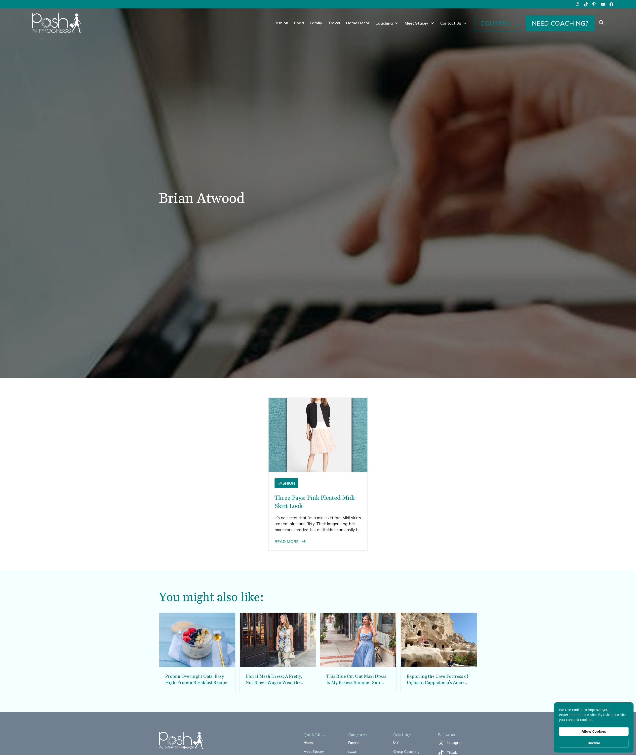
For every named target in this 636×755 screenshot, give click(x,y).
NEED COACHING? (560, 23)
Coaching (384, 23)
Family (316, 22)
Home (308, 742)
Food (299, 22)
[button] (387, 23)
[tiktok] (586, 4)
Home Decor (357, 22)
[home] (56, 23)
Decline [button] (594, 743)
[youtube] (603, 4)
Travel (334, 22)
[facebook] (611, 4)
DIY (396, 742)
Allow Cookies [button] (594, 731)
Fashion (281, 22)
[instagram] (577, 4)
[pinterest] (594, 4)
